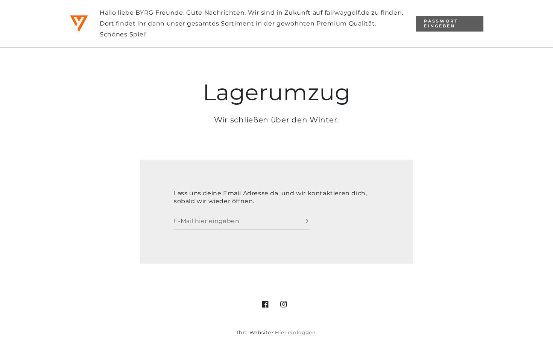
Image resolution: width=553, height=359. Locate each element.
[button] (449, 24)
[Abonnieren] (306, 221)
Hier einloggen (295, 332)
